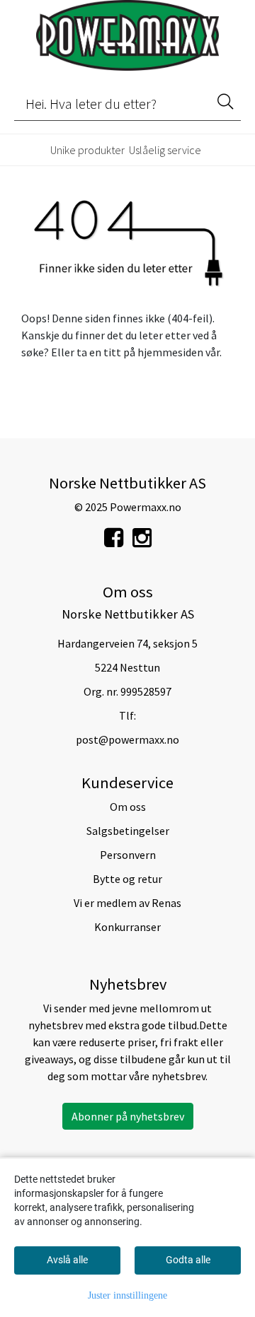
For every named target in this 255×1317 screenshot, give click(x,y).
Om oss (128, 807)
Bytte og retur (127, 879)
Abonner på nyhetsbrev (128, 1116)
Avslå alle (67, 1259)
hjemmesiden (170, 352)
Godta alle (188, 1259)
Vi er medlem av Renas (127, 903)
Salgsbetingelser (127, 831)
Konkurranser (127, 927)
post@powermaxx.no (127, 739)
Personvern (128, 855)
